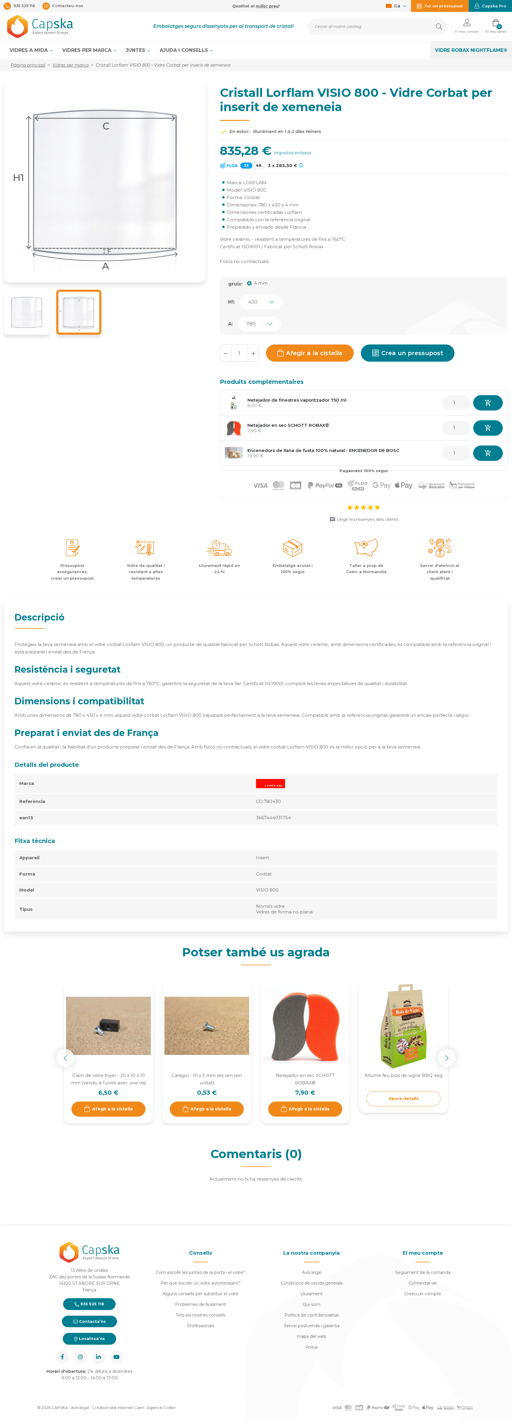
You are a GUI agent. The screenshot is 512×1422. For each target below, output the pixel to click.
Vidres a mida (29, 50)
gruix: (235, 284)
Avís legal (311, 1272)
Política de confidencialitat (311, 1315)
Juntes (136, 50)
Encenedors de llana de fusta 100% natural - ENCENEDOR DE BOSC (323, 450)
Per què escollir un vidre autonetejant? (201, 1283)
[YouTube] (116, 1357)
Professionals (200, 1325)
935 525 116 (91, 1303)
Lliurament (311, 1293)
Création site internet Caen (118, 1407)
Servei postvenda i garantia (312, 1325)
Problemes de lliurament (200, 1304)
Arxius (311, 1347)
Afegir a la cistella (314, 353)
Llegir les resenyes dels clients (367, 519)
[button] (467, 26)
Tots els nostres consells (200, 1315)
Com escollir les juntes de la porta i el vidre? (200, 1272)
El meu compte (423, 1253)
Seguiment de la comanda (422, 1272)
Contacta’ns (92, 1321)
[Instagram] (80, 1357)
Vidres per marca (87, 50)
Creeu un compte (422, 1293)
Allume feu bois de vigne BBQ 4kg (403, 1075)
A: (230, 324)
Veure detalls (404, 1098)
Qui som (311, 1304)
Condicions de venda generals (312, 1283)
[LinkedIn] (98, 1357)
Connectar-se (423, 1283)
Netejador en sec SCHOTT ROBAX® (288, 425)
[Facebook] (62, 1357)
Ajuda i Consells (184, 50)
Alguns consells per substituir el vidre (201, 1293)
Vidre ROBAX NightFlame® (471, 50)
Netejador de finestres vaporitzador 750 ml (296, 400)
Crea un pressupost (412, 353)
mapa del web (311, 1336)
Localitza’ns (91, 1338)
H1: (231, 302)
